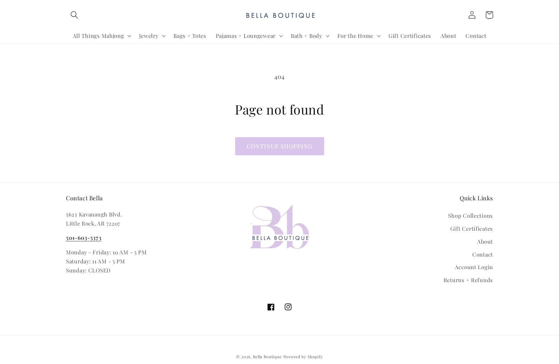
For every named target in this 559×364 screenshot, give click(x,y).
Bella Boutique (267, 356)
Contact (482, 254)
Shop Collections (470, 215)
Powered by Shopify (303, 356)
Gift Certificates (471, 228)
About (485, 241)
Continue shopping (279, 146)
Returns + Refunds (468, 279)
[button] (74, 15)
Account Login (474, 266)
